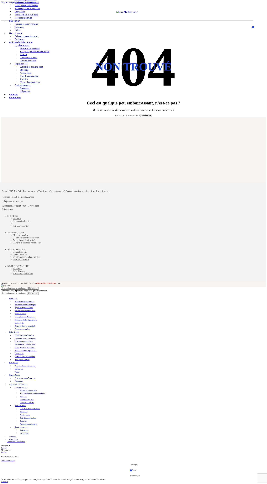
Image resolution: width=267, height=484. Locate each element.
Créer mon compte (8, 460)
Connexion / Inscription (16, 442)
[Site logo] (126, 12)
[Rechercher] (250, 27)
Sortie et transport (22, 85)
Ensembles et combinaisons (27, 2)
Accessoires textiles (23, 18)
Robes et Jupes (20, 314)
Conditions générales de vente (26, 237)
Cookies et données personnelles (27, 243)
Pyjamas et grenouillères (24, 308)
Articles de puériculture (23, 273)
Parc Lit (23, 54)
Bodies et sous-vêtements (24, 301)
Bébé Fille (17, 268)
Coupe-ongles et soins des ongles (34, 51)
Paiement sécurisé (21, 226)
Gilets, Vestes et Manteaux (26, 5)
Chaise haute (26, 73)
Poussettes (24, 88)
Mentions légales (20, 235)
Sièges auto (25, 91)
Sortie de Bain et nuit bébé (26, 15)
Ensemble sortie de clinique (25, 304)
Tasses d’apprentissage (30, 82)
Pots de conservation (29, 76)
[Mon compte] (246, 27)
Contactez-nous (20, 252)
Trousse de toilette (28, 60)
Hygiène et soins (22, 45)
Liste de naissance (21, 259)
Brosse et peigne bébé (29, 48)
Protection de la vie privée (24, 240)
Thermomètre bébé (28, 57)
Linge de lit (20, 11)
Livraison (17, 218)
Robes (17, 30)
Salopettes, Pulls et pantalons (27, 8)
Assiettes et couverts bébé (31, 67)
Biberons (24, 70)
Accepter (4, 482)
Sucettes (24, 79)
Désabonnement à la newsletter (26, 257)
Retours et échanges (21, 221)
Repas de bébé (21, 64)
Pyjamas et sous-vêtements (26, 24)
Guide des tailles (20, 254)
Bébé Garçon (19, 271)
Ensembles (19, 27)
